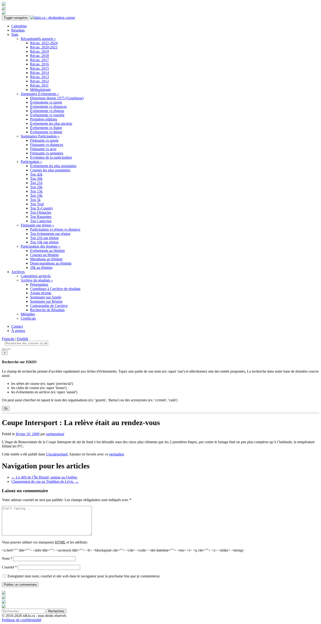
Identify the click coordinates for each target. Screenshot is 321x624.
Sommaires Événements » (40, 94)
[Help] (4, 349)
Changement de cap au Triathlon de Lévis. (45, 481)
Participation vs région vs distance (55, 229)
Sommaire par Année (45, 297)
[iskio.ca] (52, 18)
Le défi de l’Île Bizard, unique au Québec (44, 477)
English (22, 339)
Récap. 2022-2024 (44, 43)
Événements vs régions (47, 111)
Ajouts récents (40, 293)
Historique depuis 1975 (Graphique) (57, 98)
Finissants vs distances (46, 145)
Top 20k (36, 187)
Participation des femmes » (40, 246)
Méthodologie (40, 90)
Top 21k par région (44, 238)
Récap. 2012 (39, 81)
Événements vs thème (46, 132)
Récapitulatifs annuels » (38, 39)
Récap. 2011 (39, 85)
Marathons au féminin (46, 259)
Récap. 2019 (39, 51)
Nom (7, 558)
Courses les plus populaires (50, 170)
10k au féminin (41, 268)
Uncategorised (56, 454)
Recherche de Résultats (47, 310)
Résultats (18, 30)
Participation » (31, 162)
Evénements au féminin (47, 251)
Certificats (28, 318)
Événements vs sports (46, 102)
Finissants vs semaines (46, 153)
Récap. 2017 (39, 60)
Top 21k (36, 183)
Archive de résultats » (37, 280)
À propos (18, 331)
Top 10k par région (44, 242)
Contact (17, 326)
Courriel (9, 567)
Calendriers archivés (36, 276)
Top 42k (36, 174)
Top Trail (37, 204)
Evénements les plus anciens (51, 123)
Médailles (28, 314)
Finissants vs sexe (43, 149)
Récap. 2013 (39, 77)
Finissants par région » (37, 225)
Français (8, 339)
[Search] (8, 349)
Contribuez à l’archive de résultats (55, 289)
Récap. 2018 (39, 56)
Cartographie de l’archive (49, 306)
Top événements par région (50, 234)
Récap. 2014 (39, 73)
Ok (6, 408)
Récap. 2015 (39, 68)
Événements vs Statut (46, 128)
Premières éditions (43, 119)
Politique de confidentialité (21, 620)
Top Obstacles (40, 212)
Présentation (39, 284)
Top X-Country (41, 208)
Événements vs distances (48, 107)
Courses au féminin (44, 255)
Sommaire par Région (46, 301)
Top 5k (35, 200)
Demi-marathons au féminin (50, 263)
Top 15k (36, 191)
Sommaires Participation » (40, 136)
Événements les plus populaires (53, 166)
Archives (18, 272)
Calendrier (19, 26)
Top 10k (36, 195)
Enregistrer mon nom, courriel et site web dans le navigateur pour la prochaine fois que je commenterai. (84, 576)
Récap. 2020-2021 (44, 47)
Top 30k (36, 179)
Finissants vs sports (44, 140)
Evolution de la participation (51, 157)
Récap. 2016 (39, 64)
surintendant (55, 434)
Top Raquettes (40, 217)
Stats (14, 34)
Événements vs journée (47, 115)
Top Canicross (40, 221)
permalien (116, 454)
